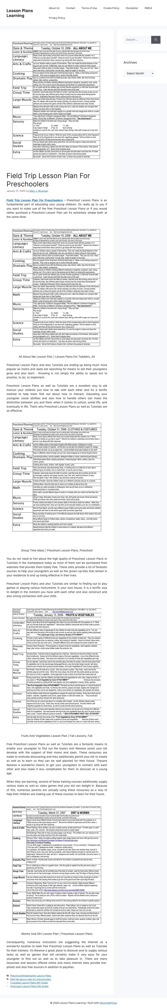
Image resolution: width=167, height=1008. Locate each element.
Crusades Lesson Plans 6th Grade (29, 982)
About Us (54, 8)
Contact (70, 8)
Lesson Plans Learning (20, 13)
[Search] (155, 40)
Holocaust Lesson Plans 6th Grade (29, 986)
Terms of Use (89, 8)
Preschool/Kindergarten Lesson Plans (30, 975)
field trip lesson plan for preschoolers (30, 979)
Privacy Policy (57, 17)
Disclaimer (132, 8)
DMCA (148, 8)
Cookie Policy (111, 8)
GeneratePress (108, 1002)
